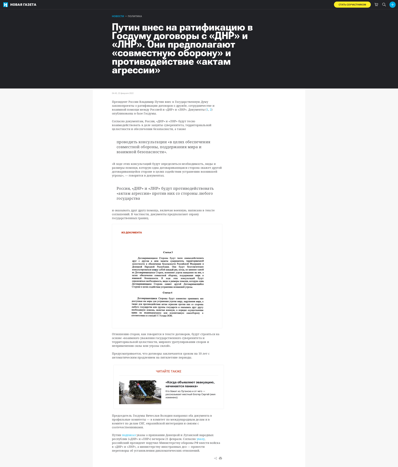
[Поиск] (384, 4)
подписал (129, 435)
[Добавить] (392, 5)
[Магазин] (376, 4)
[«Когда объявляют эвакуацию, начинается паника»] (169, 387)
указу (201, 439)
